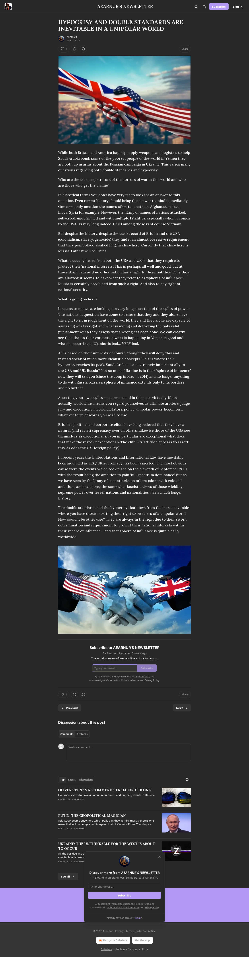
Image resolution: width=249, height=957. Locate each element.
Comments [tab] (66, 734)
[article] (124, 797)
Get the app (142, 940)
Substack (106, 949)
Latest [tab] (72, 779)
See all (65, 876)
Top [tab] (62, 779)
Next (179, 708)
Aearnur (72, 37)
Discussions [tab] (86, 779)
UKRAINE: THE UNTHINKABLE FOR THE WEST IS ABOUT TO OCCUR (106, 846)
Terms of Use (142, 903)
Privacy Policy (152, 907)
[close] (159, 857)
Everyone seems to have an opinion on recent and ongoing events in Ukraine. (106, 795)
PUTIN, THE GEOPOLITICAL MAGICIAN (92, 815)
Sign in (237, 6)
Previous (72, 708)
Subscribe (219, 6)
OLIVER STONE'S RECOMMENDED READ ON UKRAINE (104, 790)
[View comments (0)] (74, 48)
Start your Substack (114, 940)
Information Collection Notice (123, 907)
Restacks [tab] (82, 734)
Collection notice (145, 931)
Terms (129, 931)
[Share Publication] (204, 6)
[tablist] (74, 734)
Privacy (119, 931)
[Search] (196, 6)
